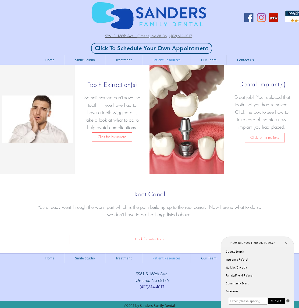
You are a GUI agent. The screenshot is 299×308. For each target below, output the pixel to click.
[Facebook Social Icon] (248, 17)
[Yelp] (273, 17)
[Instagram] (261, 17)
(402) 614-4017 (180, 36)
